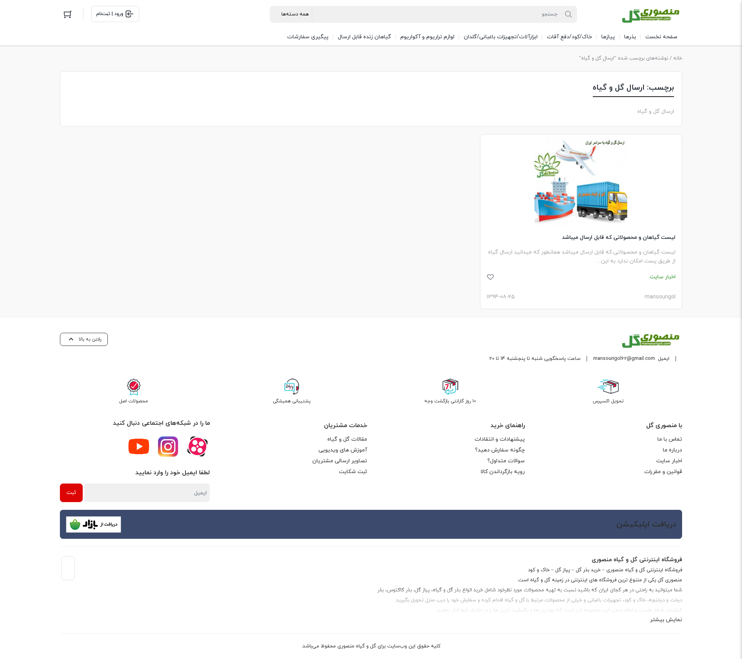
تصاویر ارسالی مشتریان (339, 461)
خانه (677, 58)
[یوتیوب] (138, 446)
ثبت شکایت (353, 471)
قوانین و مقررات (663, 471)
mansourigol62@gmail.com (624, 358)
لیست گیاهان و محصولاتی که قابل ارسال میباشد (619, 237)
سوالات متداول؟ (506, 461)
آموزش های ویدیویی (342, 450)
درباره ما (672, 450)
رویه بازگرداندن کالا (502, 471)
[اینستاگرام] (168, 446)
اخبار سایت (669, 461)
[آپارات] (197, 446)
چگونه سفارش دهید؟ (500, 450)
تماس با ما (669, 439)
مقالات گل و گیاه (347, 439)
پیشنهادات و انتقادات (500, 439)
